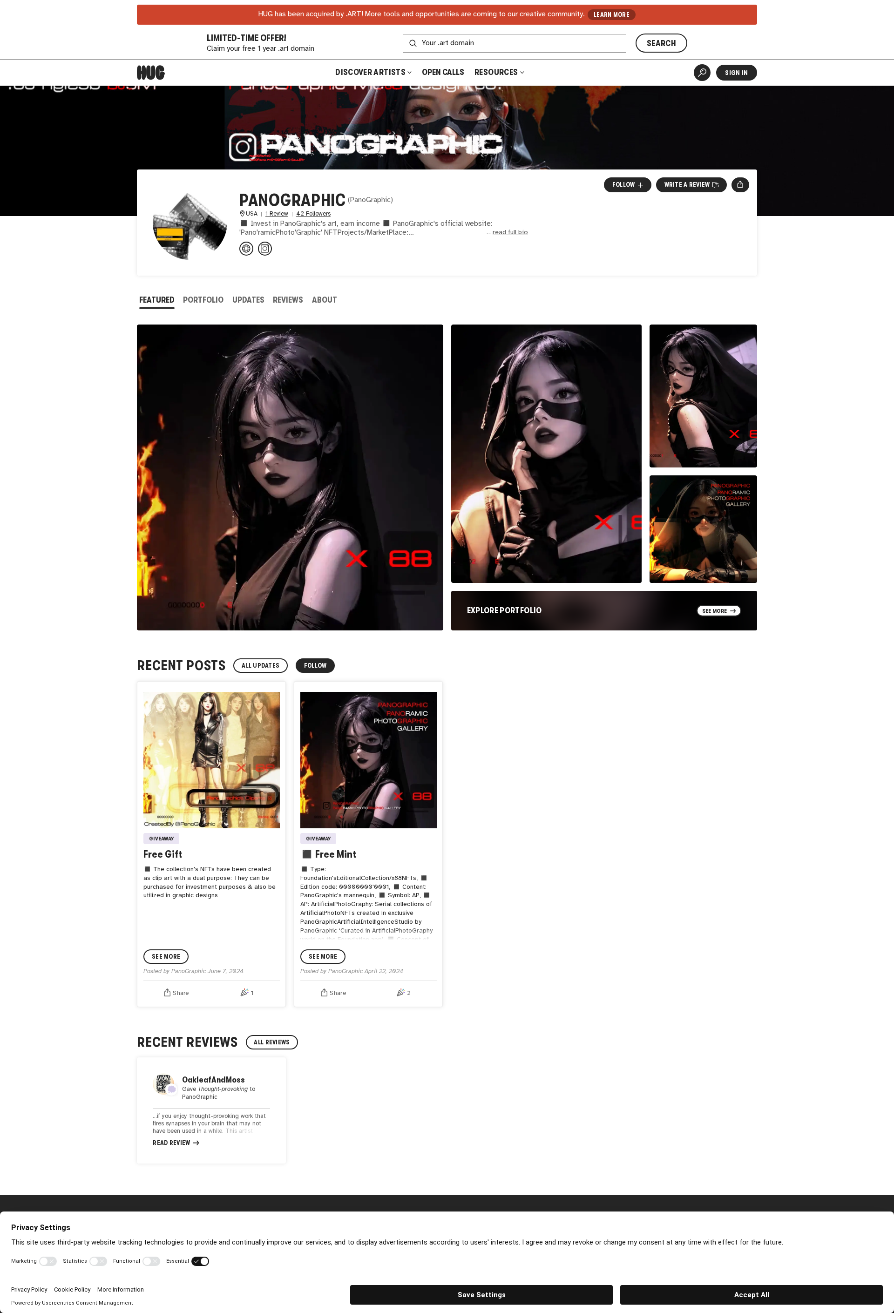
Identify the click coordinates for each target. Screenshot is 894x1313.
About (324, 300)
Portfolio (203, 300)
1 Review (276, 214)
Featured (157, 300)
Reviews (288, 300)
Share (181, 993)
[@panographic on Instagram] (265, 249)
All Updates (260, 665)
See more (166, 956)
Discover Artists (370, 72)
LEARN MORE (612, 14)
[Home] (151, 73)
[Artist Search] (702, 72)
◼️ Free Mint (328, 854)
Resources (497, 72)
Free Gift (162, 854)
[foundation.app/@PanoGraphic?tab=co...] (246, 249)
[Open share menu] (740, 184)
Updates (248, 300)
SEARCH (661, 43)
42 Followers (313, 214)
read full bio (510, 232)
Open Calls (443, 72)
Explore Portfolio (504, 610)
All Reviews (272, 1042)
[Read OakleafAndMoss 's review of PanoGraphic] (211, 1110)
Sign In (736, 72)
